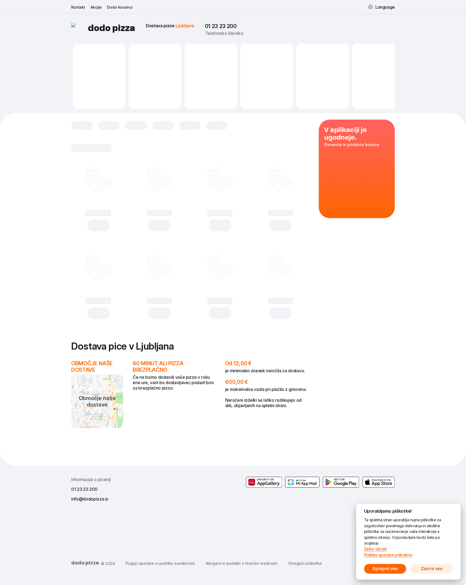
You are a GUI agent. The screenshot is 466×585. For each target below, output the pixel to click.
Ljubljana (185, 25)
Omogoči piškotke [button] (305, 563)
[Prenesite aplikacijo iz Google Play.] (302, 482)
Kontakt (78, 7)
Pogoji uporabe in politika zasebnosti (160, 563)
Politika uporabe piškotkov (388, 555)
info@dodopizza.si (89, 499)
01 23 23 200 (221, 26)
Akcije (96, 7)
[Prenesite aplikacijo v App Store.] (378, 482)
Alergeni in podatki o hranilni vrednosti (241, 563)
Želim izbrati (375, 549)
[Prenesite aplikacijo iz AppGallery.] (264, 482)
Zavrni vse (432, 568)
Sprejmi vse (385, 568)
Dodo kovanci (119, 7)
